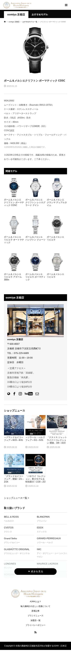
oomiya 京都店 (16, 14)
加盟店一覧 (35, 620)
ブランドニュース (35, 616)
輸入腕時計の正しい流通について (35, 606)
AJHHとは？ (35, 601)
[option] (35, 50)
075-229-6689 (21, 353)
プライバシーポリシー (35, 625)
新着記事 (35, 611)
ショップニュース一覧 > (16, 498)
